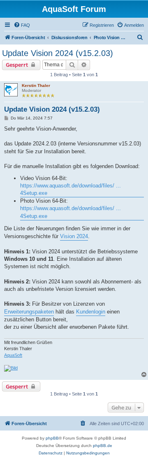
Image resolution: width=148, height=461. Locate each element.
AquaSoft (13, 355)
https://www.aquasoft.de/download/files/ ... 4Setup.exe (70, 189)
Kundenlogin (90, 312)
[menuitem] (22, 25)
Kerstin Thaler (36, 85)
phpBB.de (102, 445)
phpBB (52, 438)
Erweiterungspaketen (29, 312)
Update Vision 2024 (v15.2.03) (57, 53)
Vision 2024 (74, 236)
